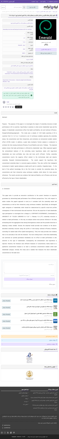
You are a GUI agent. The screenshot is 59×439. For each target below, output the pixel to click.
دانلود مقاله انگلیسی (45, 49)
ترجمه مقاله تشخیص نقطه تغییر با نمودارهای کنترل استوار (38, 313)
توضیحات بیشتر (6, 301)
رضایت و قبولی (24, 396)
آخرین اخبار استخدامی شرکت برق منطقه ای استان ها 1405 (44, 405)
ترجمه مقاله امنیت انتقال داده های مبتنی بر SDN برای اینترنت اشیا (36, 300)
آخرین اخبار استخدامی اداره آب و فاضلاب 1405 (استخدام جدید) (45, 409)
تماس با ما (25, 404)
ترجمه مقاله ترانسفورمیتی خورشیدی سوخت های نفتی (39, 307)
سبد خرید (31, 7)
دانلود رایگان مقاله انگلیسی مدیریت (43, 11)
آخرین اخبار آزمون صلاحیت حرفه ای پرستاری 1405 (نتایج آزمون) (45, 394)
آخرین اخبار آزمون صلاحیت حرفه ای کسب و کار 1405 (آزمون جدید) (44, 401)
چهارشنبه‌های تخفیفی (23, 393)
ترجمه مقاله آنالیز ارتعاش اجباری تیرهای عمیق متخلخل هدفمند (37, 327)
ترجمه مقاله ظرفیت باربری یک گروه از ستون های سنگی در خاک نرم (36, 320)
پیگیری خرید (43, 1)
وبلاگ (26, 398)
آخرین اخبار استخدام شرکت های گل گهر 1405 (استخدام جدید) (44, 397)
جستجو (3, 7)
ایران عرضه (55, 11)
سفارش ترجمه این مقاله (45, 53)
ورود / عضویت (34, 1)
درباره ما (26, 401)
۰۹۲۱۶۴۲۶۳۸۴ (7, 428)
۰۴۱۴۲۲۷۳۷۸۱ (7, 425)
